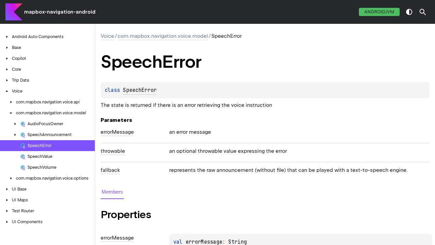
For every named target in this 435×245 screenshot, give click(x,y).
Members (112, 192)
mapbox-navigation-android (59, 12)
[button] (423, 12)
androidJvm (379, 11)
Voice (107, 36)
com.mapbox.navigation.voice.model (163, 36)
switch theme (409, 12)
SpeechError (140, 90)
